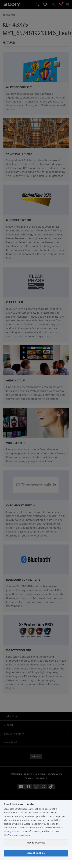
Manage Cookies (36, 842)
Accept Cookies (36, 852)
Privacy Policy (11, 831)
